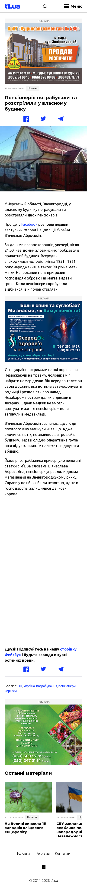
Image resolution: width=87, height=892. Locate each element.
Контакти (62, 853)
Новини (33, 88)
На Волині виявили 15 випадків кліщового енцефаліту (25, 828)
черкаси (11, 691)
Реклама (42, 853)
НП (20, 686)
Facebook (29, 224)
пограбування (46, 686)
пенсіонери (67, 686)
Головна (23, 853)
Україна (29, 686)
